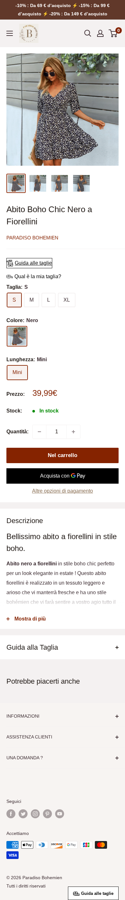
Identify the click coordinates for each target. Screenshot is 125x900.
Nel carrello (62, 455)
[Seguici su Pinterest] (47, 813)
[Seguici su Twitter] (23, 813)
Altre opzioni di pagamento (62, 491)
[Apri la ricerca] (87, 33)
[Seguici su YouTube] (59, 813)
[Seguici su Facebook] (10, 813)
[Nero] (17, 336)
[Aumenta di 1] (73, 431)
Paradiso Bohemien (32, 237)
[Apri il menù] (9, 33)
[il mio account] (100, 33)
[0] (113, 33)
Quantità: (17, 431)
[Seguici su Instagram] (35, 813)
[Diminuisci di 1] (39, 431)
